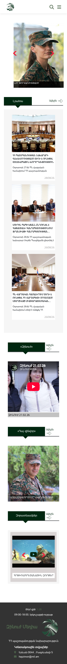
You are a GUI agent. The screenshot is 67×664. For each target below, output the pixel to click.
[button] (51, 53)
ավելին (53, 100)
